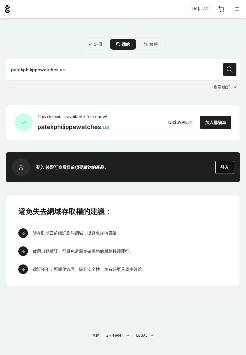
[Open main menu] (237, 9)
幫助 (96, 335)
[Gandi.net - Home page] (7, 9)
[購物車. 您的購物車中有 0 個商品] (221, 9)
